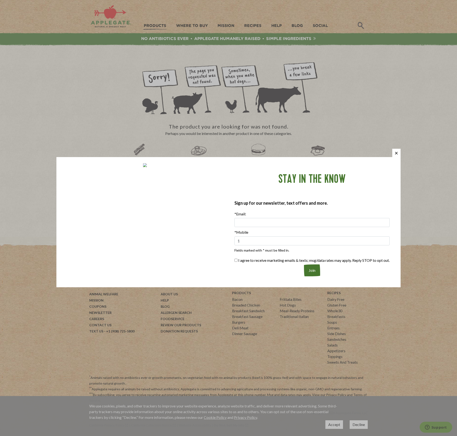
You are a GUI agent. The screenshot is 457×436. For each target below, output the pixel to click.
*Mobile (241, 232)
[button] (396, 153)
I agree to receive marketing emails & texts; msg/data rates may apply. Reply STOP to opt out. (314, 260)
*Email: (240, 214)
